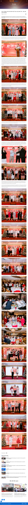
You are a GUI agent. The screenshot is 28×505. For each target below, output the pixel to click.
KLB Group (9, 503)
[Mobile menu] (1, 1)
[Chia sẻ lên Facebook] (25, 14)
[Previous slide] (2, 499)
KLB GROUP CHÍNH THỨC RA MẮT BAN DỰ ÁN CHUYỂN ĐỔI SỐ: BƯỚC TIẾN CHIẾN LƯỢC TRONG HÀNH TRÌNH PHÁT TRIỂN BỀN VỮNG (16, 477)
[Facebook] (22, 503)
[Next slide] (4, 499)
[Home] (14, 1)
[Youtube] (25, 503)
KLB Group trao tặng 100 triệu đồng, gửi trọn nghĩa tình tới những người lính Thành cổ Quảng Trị (7, 494)
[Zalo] (24, 503)
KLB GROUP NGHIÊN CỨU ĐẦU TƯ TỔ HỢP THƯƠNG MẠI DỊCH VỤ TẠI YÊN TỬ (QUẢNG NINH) (20, 494)
